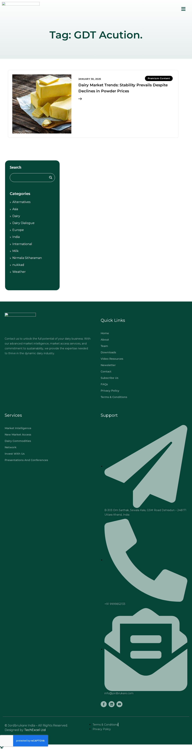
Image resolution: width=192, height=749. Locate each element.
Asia (15, 209)
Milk (15, 251)
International (22, 244)
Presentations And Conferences (26, 460)
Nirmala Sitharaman (27, 258)
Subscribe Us (109, 378)
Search (15, 167)
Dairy (16, 216)
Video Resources (112, 358)
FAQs (104, 384)
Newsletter (108, 365)
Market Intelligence (18, 428)
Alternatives (21, 202)
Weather (19, 272)
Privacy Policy (110, 390)
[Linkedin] (112, 704)
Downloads (108, 352)
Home (105, 333)
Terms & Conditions (114, 397)
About (105, 339)
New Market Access (18, 434)
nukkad (18, 265)
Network (10, 447)
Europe (18, 230)
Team (104, 346)
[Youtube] (119, 704)
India (16, 237)
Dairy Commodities (18, 441)
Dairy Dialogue (23, 223)
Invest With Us (15, 453)
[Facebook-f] (104, 704)
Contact (106, 371)
